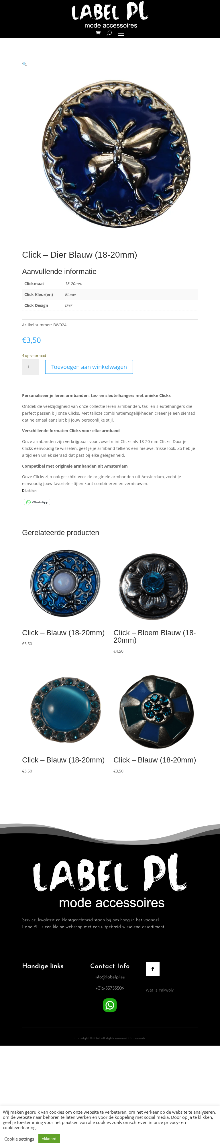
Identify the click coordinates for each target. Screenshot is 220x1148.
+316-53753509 (109, 988)
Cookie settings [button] (19, 1138)
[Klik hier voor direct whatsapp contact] (109, 1012)
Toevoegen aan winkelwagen (89, 367)
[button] (24, 64)
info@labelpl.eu (110, 977)
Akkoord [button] (49, 1138)
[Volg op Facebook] (153, 969)
